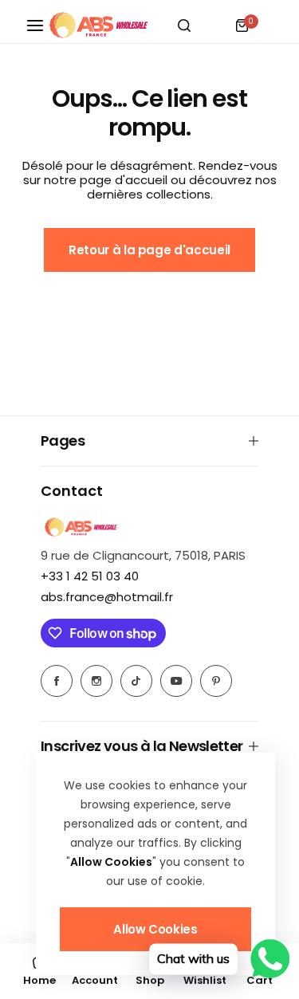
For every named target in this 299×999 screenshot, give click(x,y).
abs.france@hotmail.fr (107, 596)
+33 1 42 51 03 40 (90, 576)
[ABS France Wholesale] (98, 25)
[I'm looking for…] (184, 25)
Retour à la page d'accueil (149, 250)
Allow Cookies (155, 929)
